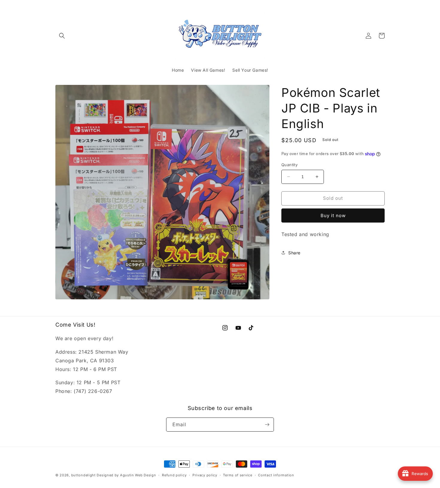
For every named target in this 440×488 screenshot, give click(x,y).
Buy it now (333, 215)
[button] (62, 35)
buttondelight (83, 475)
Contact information (276, 475)
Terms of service (237, 475)
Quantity (289, 164)
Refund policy (174, 475)
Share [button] (294, 252)
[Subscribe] (267, 425)
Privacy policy (204, 475)
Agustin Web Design (138, 475)
